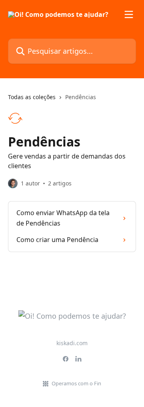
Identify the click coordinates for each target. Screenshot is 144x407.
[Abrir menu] (129, 14)
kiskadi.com (72, 343)
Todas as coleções (32, 97)
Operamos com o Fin (76, 383)
